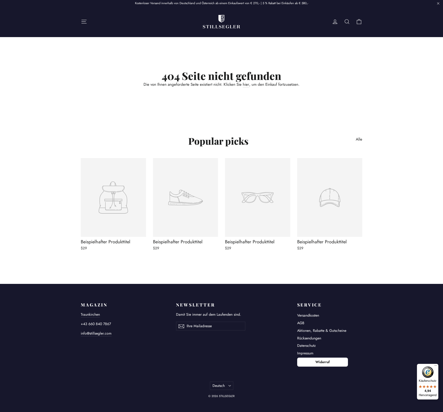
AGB (300, 323)
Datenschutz (306, 345)
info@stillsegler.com (96, 333)
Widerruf (322, 362)
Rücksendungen (309, 338)
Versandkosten (308, 315)
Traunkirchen (90, 314)
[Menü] (435, 366)
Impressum (305, 353)
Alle (359, 139)
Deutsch (219, 385)
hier (246, 84)
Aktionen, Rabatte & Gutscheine (321, 330)
